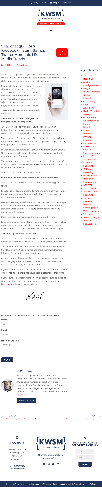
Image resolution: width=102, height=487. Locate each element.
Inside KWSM (89, 143)
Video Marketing (91, 211)
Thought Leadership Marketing (88, 201)
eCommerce (89, 117)
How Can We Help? (10, 341)
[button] (51, 30)
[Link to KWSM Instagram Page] (49, 464)
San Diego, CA (17, 452)
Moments (37, 74)
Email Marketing (91, 120)
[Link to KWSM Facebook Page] (44, 464)
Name (4, 320)
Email (4, 330)
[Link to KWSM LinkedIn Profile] (58, 464)
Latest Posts (26, 400)
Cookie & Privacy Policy (75, 484)
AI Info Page (91, 484)
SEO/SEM (88, 185)
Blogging (87, 88)
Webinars (88, 214)
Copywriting (89, 101)
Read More (22, 395)
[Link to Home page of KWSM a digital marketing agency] (51, 17)
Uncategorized (90, 208)
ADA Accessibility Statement (53, 484)
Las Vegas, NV (17, 459)
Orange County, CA (17, 449)
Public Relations (91, 175)
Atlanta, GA (17, 456)
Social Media (23, 65)
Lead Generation (91, 153)
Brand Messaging (91, 91)
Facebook (6, 284)
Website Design (91, 217)
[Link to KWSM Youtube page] (53, 464)
